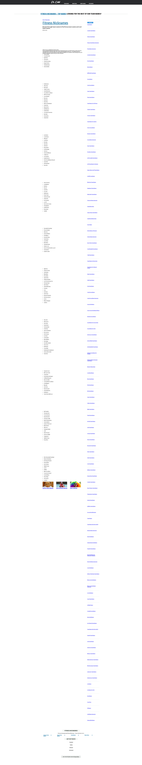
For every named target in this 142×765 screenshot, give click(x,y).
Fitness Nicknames (55, 23)
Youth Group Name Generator (92, 298)
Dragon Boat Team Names (92, 476)
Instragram (71, 750)
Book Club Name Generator (92, 561)
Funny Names (83, 3)
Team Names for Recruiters (92, 261)
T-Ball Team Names (90, 255)
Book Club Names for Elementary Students (91, 555)
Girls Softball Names (61, 488)
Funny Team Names (59, 736)
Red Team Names (90, 391)
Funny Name (89, 224)
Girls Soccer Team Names (92, 334)
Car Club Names (90, 593)
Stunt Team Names (90, 145)
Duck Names (89, 696)
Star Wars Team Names (91, 152)
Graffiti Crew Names (91, 176)
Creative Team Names (91, 30)
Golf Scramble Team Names (92, 158)
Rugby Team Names (90, 274)
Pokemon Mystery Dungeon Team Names (92, 360)
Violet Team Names (90, 457)
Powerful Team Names (91, 548)
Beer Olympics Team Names (92, 488)
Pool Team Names (90, 61)
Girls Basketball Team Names (92, 346)
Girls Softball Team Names (92, 340)
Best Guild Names (90, 617)
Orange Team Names (91, 433)
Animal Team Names (91, 500)
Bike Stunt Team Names (91, 182)
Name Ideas (47, 19)
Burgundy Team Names (91, 445)
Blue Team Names (90, 379)
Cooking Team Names (91, 482)
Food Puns (89, 702)
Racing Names (90, 67)
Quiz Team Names (90, 286)
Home (44, 19)
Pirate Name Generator (91, 48)
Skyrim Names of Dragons (92, 230)
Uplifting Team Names (91, 506)
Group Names (89, 79)
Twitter (71, 744)
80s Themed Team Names (92, 623)
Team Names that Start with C (92, 629)
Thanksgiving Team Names (92, 494)
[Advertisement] (63, 40)
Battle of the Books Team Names (93, 573)
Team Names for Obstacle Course (92, 268)
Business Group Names (91, 316)
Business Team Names (91, 133)
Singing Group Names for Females (92, 353)
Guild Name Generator (91, 714)
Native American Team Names (92, 659)
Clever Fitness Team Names (92, 212)
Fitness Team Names (91, 36)
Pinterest (71, 747)
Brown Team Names (91, 439)
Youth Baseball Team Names (92, 249)
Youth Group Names (91, 292)
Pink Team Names (90, 385)
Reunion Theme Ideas (91, 366)
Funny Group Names (91, 127)
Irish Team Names (90, 641)
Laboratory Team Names (91, 671)
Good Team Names (90, 599)
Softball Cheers (90, 605)
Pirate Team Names (90, 97)
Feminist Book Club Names (92, 542)
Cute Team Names (90, 463)
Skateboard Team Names (91, 188)
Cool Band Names (90, 372)
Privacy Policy (76, 756)
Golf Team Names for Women (92, 164)
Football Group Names (91, 611)
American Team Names (91, 647)
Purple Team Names (91, 415)
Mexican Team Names (91, 653)
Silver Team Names (90, 451)
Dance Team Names (48, 488)
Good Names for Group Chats (92, 322)
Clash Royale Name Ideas (91, 218)
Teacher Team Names (91, 109)
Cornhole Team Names (91, 54)
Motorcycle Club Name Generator (91, 586)
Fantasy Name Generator (92, 236)
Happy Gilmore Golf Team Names (93, 170)
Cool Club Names (90, 567)
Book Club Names (90, 536)
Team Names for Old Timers (92, 103)
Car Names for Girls (90, 690)
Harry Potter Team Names (92, 242)
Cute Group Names (90, 85)
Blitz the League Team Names (92, 665)
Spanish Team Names (91, 635)
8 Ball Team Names (90, 280)
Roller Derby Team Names (92, 194)
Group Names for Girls (91, 328)
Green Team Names (90, 397)
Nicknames (91, 3)
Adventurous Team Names (92, 677)
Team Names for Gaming (91, 121)
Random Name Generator (92, 530)
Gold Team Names (90, 427)
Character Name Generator (92, 200)
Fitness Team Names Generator (93, 42)
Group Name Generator (91, 139)
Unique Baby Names (91, 720)
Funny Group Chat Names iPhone (93, 310)
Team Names (89, 24)
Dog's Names (73, 488)
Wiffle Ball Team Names (91, 73)
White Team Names (90, 409)
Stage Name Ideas (90, 206)
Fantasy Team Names (46, 736)
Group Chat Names (90, 304)
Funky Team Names (90, 91)
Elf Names (89, 708)
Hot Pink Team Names (91, 421)
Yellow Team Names (91, 403)
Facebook (71, 742)
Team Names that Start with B (92, 524)
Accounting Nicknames (91, 512)
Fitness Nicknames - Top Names (53, 14)
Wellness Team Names (91, 469)
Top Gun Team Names (91, 115)
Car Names (89, 683)
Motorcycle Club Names (91, 580)
